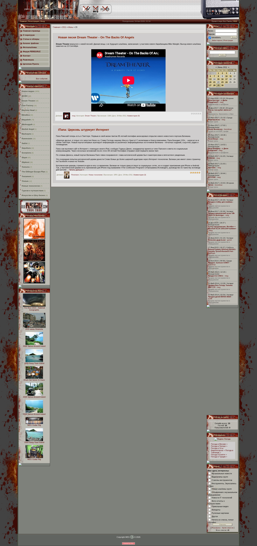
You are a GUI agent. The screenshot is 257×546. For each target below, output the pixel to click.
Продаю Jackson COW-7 (218, 263)
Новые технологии (31, 186)
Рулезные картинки (220, 513)
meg (73, 116)
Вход (43, 21)
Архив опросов (227, 528)
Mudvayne (26, 134)
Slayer (24, 157)
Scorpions (26, 153)
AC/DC (25, 96)
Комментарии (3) (140, 175)
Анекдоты (216, 510)
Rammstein (27, 139)
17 (226, 79)
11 (230, 76)
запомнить (216, 37)
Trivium (25, 181)
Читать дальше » (76, 170)
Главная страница (31, 31)
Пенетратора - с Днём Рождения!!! (217, 101)
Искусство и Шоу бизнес (33, 195)
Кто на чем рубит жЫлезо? (220, 110)
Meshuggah (27, 124)
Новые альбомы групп (222, 489)
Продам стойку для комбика (220, 202)
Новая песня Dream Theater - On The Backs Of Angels (96, 37)
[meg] (67, 116)
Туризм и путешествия (32, 191)
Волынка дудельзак (217, 240)
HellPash (211, 253)
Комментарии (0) (133, 116)
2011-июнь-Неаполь (34, 329)
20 (210, 82)
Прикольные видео (220, 506)
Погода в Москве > (219, 444)
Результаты (216, 528)
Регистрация (33, 21)
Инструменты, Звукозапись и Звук (220, 114)
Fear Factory (27, 105)
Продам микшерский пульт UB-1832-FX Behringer (221, 214)
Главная (23, 21)
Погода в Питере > (219, 446)
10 (226, 76)
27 (210, 85)
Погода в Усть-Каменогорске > (218, 449)
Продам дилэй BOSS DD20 (219, 297)
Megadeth (26, 120)
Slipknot (25, 162)
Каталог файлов (31, 43)
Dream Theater (28, 101)
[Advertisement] (223, 361)
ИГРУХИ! (212, 177)
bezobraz (228, 129)
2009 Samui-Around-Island (34, 346)
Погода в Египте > (219, 455)
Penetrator (75, 175)
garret (229, 240)
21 (214, 82)
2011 (64, 27)
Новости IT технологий (222, 497)
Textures (26, 167)
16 (222, 79)
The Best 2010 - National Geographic (34, 309)
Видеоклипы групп (220, 477)
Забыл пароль (217, 40)
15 (218, 79)
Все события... (42, 79)
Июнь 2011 (222, 67)
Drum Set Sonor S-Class (34, 380)
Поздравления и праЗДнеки (218, 104)
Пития (210, 185)
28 (214, 85)
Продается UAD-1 (215, 276)
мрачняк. (212, 168)
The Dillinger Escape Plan (33, 172)
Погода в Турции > (219, 457)
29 (218, 85)
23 (222, 82)
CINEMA (211, 158)
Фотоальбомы (30, 47)
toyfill (210, 299)
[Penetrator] (67, 175)
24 (226, 82)
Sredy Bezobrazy (215, 129)
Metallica (26, 115)
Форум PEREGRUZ (32, 51)
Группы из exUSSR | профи (218, 131)
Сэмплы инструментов (222, 480)
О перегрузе (29, 35)
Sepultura (26, 148)
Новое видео (28, 91)
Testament (26, 176)
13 (210, 79)
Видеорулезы (214, 120)
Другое (215, 516)
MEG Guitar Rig (34, 425)
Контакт (26, 56)
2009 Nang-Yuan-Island (34, 363)
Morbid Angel (28, 129)
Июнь (70, 27)
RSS (235, 21)
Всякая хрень (213, 122)
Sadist (24, 143)
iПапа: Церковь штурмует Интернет (83, 129)
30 (222, 85)
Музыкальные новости (222, 473)
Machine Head (28, 110)
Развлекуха (28, 60)
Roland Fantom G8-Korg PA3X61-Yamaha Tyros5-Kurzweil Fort (222, 250)
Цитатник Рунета (31, 64)
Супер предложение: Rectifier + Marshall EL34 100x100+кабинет (222, 227)
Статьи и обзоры (31, 39)
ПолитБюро (213, 139)
